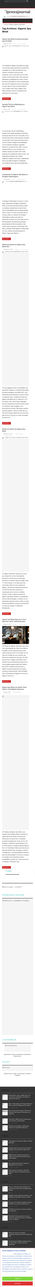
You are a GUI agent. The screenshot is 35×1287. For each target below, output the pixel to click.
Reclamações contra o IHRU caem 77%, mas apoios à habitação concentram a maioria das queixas (19, 1097)
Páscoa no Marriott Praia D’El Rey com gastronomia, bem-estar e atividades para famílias (20, 1188)
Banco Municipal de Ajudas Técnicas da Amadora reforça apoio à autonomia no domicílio (20, 1112)
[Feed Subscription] (31, 35)
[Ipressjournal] (17, 11)
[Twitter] (9, 5)
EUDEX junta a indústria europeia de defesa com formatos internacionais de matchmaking (19, 1156)
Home (6, 24)
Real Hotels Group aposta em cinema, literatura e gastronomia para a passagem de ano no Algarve (20, 1217)
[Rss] (5, 5)
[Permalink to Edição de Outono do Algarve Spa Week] (15, 504)
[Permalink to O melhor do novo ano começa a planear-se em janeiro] (5, 1211)
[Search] (27, 1)
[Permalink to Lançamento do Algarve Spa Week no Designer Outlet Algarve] (15, 190)
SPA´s (14, 43)
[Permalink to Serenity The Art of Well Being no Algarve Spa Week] (15, 120)
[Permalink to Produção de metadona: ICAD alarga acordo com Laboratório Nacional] (5, 1128)
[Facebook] (7, 5)
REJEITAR (17, 1283)
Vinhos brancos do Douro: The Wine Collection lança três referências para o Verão (19, 1172)
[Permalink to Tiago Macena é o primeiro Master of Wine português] (5, 1143)
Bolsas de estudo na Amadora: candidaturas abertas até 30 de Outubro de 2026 (20, 1234)
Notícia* (13, 179)
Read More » (6, 98)
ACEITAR (17, 1278)
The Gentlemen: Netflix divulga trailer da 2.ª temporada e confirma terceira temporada (20, 1243)
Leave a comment (22, 43)
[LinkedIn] (11, 5)
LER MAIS (6, 1273)
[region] (17, 1267)
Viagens (14, 109)
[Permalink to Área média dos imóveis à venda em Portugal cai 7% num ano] (5, 1165)
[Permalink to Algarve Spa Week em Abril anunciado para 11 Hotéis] (15, 54)
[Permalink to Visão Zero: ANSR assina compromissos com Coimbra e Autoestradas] (5, 1121)
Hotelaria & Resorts (19, 433)
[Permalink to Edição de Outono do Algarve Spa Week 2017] (15, 318)
